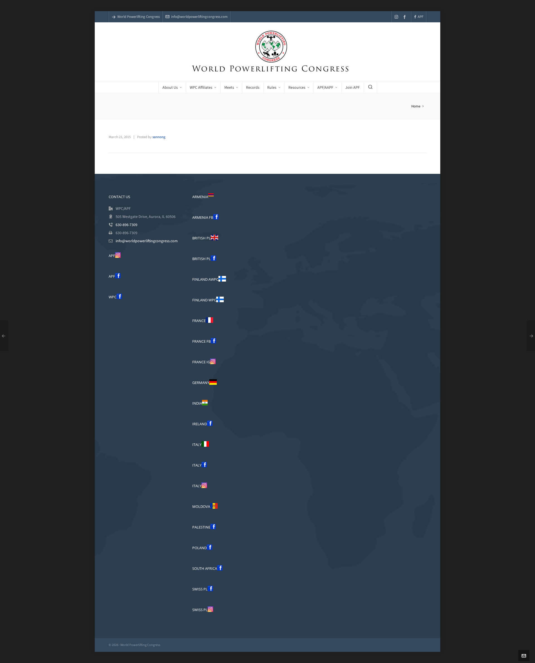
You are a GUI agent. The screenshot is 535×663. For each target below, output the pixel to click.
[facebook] (405, 17)
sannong (159, 136)
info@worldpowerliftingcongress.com (199, 16)
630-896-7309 (126, 224)
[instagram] (397, 17)
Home (415, 106)
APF (420, 16)
